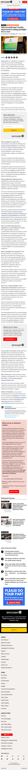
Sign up (14, 630)
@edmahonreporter (11, 417)
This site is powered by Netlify (14, 764)
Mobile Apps (5, 659)
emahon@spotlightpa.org (12, 415)
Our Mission (5, 640)
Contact (3, 662)
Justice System (5, 692)
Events (3, 683)
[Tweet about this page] (14, 57)
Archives (3, 708)
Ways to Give (5, 737)
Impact (3, 651)
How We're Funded (6, 743)
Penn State (4, 697)
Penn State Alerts (6, 727)
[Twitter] (5, 417)
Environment (5, 681)
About (3, 637)
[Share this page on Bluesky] (11, 57)
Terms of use (3, 768)
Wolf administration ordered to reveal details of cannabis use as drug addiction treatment (19, 536)
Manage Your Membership (9, 740)
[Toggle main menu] (20, 2)
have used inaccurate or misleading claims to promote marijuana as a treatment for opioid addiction (14, 213)
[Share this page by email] (6, 57)
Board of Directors (6, 645)
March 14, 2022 (5, 501)
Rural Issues (5, 700)
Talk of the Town (6, 730)
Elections (4, 678)
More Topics (5, 706)
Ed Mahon (8, 407)
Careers (3, 656)
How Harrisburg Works (8, 689)
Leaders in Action (6, 746)
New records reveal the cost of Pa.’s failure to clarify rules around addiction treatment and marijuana (19, 522)
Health (3, 25)
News (3, 672)
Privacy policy (24, 768)
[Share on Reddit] (17, 57)
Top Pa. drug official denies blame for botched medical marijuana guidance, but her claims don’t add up (19, 506)
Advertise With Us (6, 667)
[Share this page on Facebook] (9, 57)
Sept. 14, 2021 (5, 532)
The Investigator (6, 719)
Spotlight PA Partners (7, 648)
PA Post (3, 716)
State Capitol (5, 703)
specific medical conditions (9, 145)
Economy (4, 675)
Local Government (6, 694)
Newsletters (5, 713)
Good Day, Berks (6, 724)
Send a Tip (4, 665)
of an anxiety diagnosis (12, 320)
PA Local (3, 721)
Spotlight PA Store (6, 748)
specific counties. (19, 322)
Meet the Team (5, 642)
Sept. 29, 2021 (5, 517)
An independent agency (19, 93)
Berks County (5, 654)
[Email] (5, 415)
